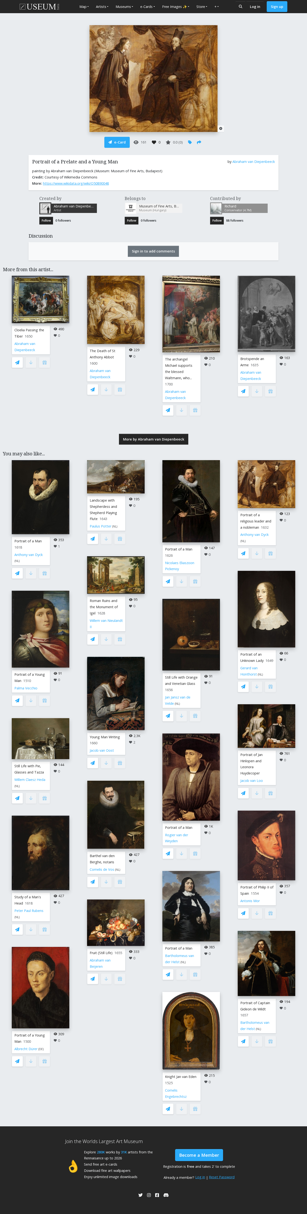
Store (200, 6)
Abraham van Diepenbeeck (253, 161)
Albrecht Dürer (25, 1049)
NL (17, 561)
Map (83, 6)
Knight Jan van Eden (180, 1076)
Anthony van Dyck (28, 554)
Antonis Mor (250, 901)
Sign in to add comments (153, 251)
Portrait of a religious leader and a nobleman (255, 521)
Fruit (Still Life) (101, 953)
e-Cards (146, 6)
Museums (123, 6)
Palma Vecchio (25, 688)
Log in (255, 6)
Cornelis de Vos (102, 869)
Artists (101, 6)
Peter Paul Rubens (28, 910)
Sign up (277, 6)
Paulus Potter (100, 526)
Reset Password (222, 1177)
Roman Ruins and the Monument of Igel (104, 606)
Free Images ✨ (174, 6)
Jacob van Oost (102, 750)
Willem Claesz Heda (29, 779)
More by (153, 439)
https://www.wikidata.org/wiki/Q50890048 (76, 183)
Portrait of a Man (28, 541)
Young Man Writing (105, 737)
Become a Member (199, 1155)
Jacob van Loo (251, 780)
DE (41, 1049)
